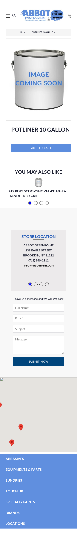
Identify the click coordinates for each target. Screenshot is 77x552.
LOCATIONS (15, 523)
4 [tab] (47, 203)
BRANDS (13, 513)
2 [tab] (36, 203)
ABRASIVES (15, 459)
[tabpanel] (38, 189)
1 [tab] (30, 203)
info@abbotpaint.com (39, 265)
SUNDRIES (14, 480)
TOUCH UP (14, 491)
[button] (12, 443)
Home (23, 32)
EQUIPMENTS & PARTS (24, 469)
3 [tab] (41, 203)
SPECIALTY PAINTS (20, 502)
